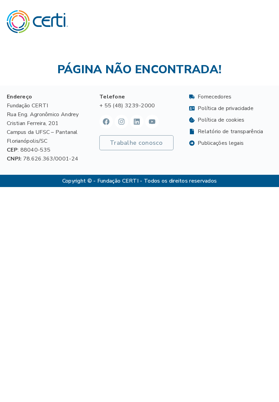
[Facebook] (106, 121)
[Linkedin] (137, 121)
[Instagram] (121, 121)
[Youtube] (152, 121)
